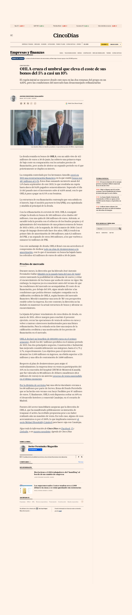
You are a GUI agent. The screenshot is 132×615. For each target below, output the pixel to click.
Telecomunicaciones (70, 53)
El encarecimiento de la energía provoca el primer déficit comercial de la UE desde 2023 (108, 184)
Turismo (108, 53)
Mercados (37, 44)
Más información (24, 511)
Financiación (53, 502)
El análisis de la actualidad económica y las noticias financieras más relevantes (44, 457)
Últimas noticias (70, 44)
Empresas (22, 502)
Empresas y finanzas (27, 44)
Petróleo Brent (57, 26)
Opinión (79, 44)
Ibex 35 (17, 26)
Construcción (87, 53)
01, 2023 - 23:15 (30, 98)
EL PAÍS (85, 43)
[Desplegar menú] (11, 35)
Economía (43, 44)
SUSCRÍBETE (104, 44)
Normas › (81, 462)
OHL (33, 502)
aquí (60, 511)
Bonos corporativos (42, 502)
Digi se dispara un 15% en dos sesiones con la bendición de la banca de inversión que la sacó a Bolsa (108, 191)
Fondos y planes (60, 44)
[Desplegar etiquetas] (82, 501)
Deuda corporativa (73, 502)
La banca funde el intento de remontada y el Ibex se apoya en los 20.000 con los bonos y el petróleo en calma (108, 199)
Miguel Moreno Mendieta (41, 490)
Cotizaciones (51, 44)
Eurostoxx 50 (80, 26)
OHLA (28, 502)
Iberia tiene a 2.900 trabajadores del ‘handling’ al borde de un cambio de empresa (57, 473)
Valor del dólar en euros (104, 26)
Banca (61, 53)
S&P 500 (36, 26)
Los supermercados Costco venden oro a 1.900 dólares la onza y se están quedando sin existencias (57, 487)
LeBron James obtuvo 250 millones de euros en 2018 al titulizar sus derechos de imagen (108, 208)
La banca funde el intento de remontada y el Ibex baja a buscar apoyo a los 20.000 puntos (51, 58)
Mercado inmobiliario (99, 53)
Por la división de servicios (33, 385)
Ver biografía (33, 449)
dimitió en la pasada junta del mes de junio (59, 274)
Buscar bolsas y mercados (105, 223)
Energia (79, 53)
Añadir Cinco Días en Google (75, 103)
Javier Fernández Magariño (31, 96)
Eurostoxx (104, 232)
